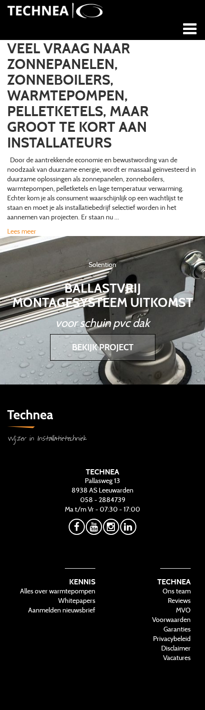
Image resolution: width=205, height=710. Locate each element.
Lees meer (21, 231)
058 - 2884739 (102, 499)
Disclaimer (176, 648)
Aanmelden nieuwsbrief (61, 610)
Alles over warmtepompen (57, 591)
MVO (183, 610)
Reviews (179, 600)
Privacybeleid (172, 638)
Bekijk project (102, 347)
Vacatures (177, 657)
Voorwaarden (171, 619)
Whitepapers (76, 600)
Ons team (177, 591)
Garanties (177, 629)
